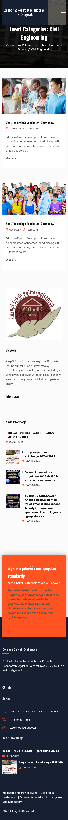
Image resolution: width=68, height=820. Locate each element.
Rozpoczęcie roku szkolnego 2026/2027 (40, 454)
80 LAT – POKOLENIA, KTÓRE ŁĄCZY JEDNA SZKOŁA (31, 435)
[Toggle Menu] (58, 409)
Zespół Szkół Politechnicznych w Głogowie (25, 12)
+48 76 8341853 (20, 719)
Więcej (10, 158)
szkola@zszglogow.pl (23, 727)
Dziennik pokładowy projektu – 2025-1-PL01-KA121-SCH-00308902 (41, 476)
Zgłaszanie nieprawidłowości (20, 792)
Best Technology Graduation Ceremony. (30, 122)
